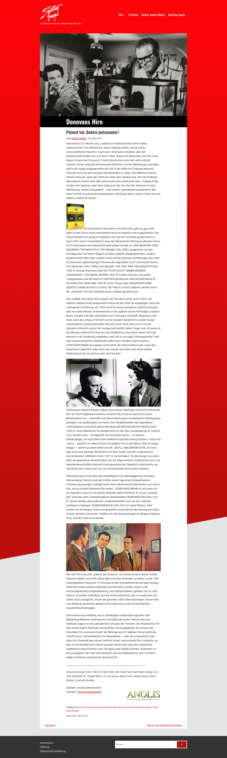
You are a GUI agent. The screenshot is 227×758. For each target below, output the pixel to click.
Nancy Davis (152, 707)
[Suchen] (182, 744)
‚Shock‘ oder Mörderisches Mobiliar (164, 725)
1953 (85, 715)
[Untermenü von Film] (124, 14)
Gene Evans (128, 707)
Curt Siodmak (87, 707)
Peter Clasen (79, 138)
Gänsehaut (50, 725)
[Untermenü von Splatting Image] (186, 14)
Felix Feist (116, 707)
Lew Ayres (140, 707)
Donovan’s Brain (103, 707)
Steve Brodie (72, 710)
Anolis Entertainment (89, 691)
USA (74, 715)
